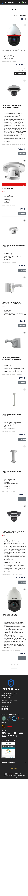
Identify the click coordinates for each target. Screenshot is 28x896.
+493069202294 (6, 697)
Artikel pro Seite (13, 19)
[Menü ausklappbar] (25, 2)
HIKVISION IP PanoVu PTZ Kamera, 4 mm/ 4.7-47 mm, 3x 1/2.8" (13, 531)
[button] (22, 19)
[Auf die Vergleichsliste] (24, 25)
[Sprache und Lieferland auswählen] (22, 2)
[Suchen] (19, 2)
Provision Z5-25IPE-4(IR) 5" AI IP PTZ (13, 50)
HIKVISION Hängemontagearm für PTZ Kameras (11, 415)
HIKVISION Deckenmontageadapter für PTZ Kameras (13, 246)
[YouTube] (5, 709)
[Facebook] (2, 709)
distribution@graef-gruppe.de (10, 700)
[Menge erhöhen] (25, 69)
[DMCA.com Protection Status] (9, 773)
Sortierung (22, 15)
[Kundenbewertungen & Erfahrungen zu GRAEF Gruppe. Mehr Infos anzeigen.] (8, 750)
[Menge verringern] (19, 69)
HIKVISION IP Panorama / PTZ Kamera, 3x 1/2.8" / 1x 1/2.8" (11, 106)
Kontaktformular (7, 702)
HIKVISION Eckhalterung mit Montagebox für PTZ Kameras (11, 358)
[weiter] (25, 667)
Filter (4, 15)
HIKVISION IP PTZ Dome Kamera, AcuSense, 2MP (9, 615)
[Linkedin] (7, 709)
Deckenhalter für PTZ (8, 188)
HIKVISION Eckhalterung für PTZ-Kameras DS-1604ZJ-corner (12, 303)
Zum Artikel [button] (22, 153)
